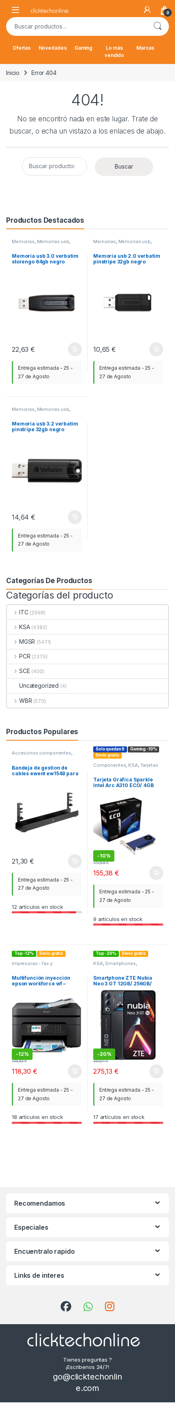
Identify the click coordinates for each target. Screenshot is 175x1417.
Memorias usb (53, 241)
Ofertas (22, 48)
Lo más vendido (114, 51)
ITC (23, 612)
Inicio (13, 72)
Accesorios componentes (41, 753)
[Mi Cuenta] (147, 10)
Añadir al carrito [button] (73, 349)
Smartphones (120, 963)
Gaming (83, 48)
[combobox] (76, 26)
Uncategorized (39, 685)
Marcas (145, 48)
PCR (24, 656)
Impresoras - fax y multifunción (32, 966)
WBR (25, 700)
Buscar (157, 26)
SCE (24, 670)
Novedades (53, 48)
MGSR (27, 641)
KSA (24, 626)
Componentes (109, 765)
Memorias (23, 241)
